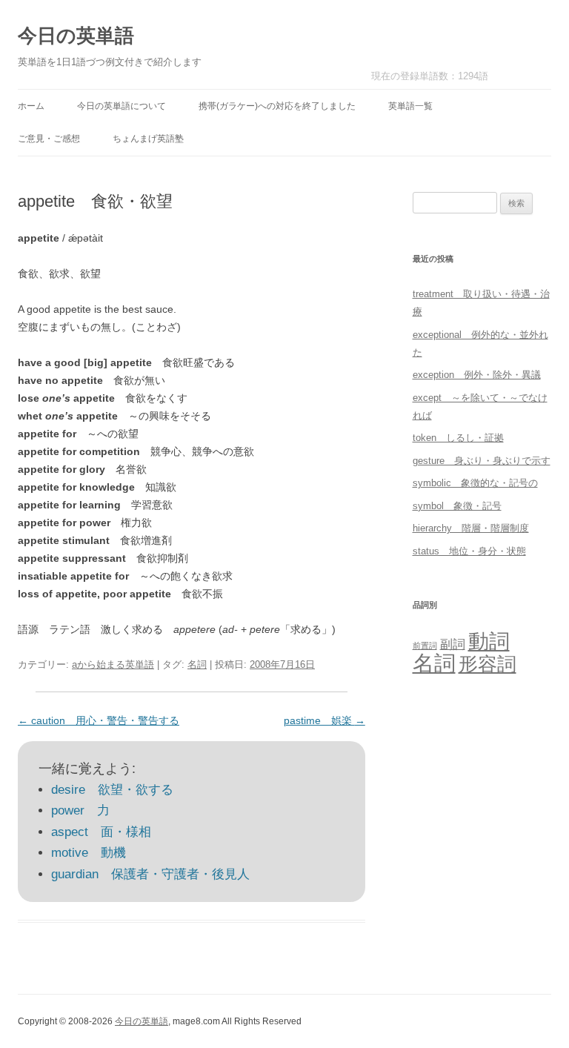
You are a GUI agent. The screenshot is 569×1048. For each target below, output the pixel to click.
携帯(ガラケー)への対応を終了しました (277, 106)
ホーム (31, 106)
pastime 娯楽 (324, 720)
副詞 (452, 644)
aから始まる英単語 (113, 664)
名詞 (197, 664)
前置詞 (425, 645)
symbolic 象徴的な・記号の (475, 482)
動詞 (489, 641)
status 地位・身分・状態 (469, 551)
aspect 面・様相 (101, 832)
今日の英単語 (76, 35)
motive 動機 (88, 853)
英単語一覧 (410, 106)
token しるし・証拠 (458, 437)
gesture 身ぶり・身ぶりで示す (481, 460)
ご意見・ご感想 (49, 138)
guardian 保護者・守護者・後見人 (150, 874)
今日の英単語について (121, 106)
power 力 (80, 810)
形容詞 (487, 664)
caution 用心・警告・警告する (98, 720)
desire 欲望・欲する (112, 790)
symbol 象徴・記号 (457, 505)
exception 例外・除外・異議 (477, 374)
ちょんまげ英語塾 (148, 138)
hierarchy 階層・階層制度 (471, 528)
